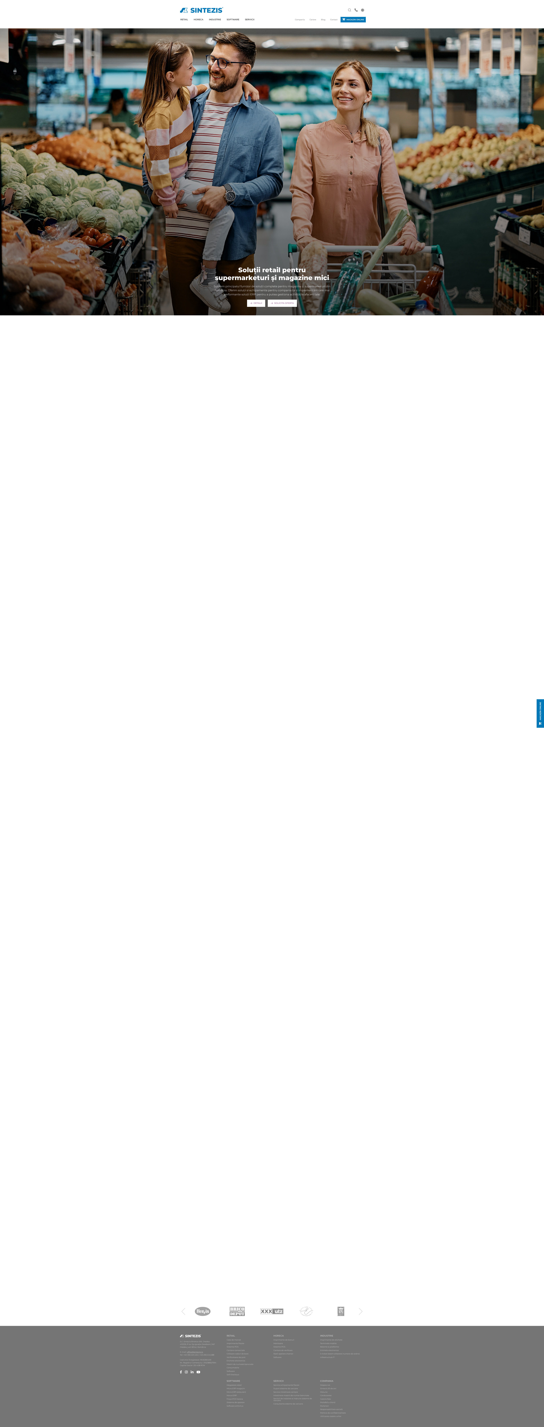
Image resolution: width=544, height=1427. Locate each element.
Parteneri (324, 1406)
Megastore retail (234, 1385)
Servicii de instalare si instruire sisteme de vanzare (292, 1399)
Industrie (215, 19)
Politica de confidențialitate (333, 1413)
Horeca (198, 19)
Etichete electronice (236, 1361)
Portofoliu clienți (327, 1402)
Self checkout (233, 1375)
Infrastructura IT (327, 1357)
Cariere (313, 19)
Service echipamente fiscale (286, 1385)
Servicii (249, 19)
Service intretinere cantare (285, 1392)
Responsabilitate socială (331, 1409)
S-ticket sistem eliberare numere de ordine (340, 1354)
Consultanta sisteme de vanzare (288, 1404)
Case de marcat (234, 1340)
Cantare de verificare (283, 1350)
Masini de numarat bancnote (240, 1364)
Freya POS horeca (235, 1399)
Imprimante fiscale (235, 1343)
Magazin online (355, 19)
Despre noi (325, 1385)
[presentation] (183, 1311)
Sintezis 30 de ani (328, 1388)
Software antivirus (235, 1406)
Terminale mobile (328, 1343)
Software (233, 19)
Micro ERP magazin (236, 1388)
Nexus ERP (232, 1395)
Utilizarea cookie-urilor (330, 1416)
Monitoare (278, 1343)
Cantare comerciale (236, 1350)
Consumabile (233, 1368)
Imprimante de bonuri (283, 1340)
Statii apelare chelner (283, 1354)
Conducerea (326, 1395)
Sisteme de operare (236, 1402)
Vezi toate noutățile (274, 1319)
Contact (333, 19)
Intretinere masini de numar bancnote (291, 1395)
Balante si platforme (329, 1347)
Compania (300, 19)
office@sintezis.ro (195, 1352)
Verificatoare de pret (236, 1357)
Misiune (324, 1392)
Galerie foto (325, 1399)
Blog (323, 19)
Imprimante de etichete (331, 1340)
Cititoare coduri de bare (237, 1354)
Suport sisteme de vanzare (285, 1388)
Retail (184, 19)
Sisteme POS (233, 1347)
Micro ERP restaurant (236, 1392)
